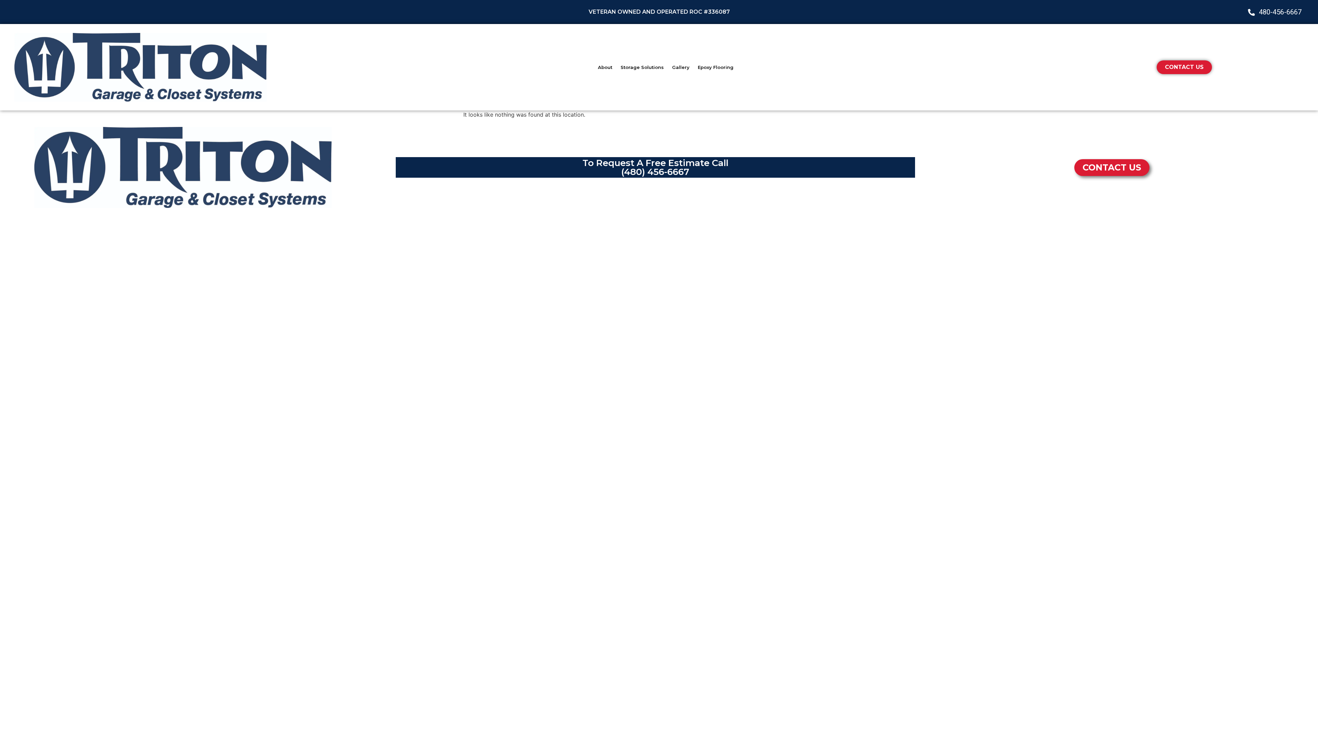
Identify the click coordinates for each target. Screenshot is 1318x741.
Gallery (681, 67)
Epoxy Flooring (715, 67)
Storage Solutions (642, 67)
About (605, 67)
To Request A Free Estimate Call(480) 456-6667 (655, 167)
